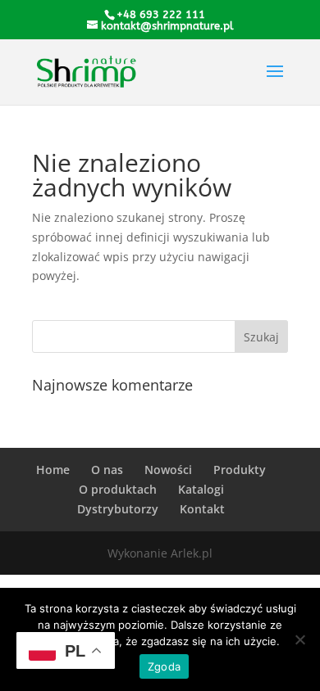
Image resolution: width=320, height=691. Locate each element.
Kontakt (202, 509)
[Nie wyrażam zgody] (299, 639)
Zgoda (164, 666)
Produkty (239, 469)
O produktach (118, 489)
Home (53, 469)
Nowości (168, 469)
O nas (107, 469)
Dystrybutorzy (117, 509)
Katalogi (201, 489)
